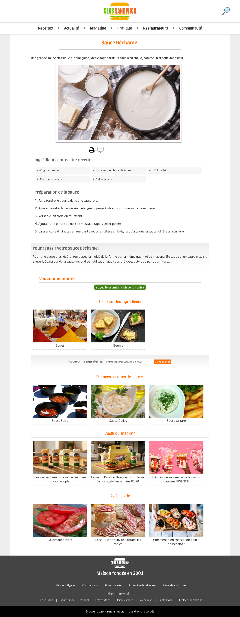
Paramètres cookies (174, 585)
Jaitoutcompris (125, 600)
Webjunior (146, 600)
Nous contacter (113, 585)
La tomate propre (60, 540)
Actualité (71, 27)
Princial (84, 600)
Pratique (124, 27)
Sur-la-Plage (165, 600)
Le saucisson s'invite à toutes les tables (118, 542)
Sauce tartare (176, 421)
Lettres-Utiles (102, 600)
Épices (60, 345)
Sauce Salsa (60, 421)
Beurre (118, 345)
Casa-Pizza (46, 600)
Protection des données (143, 585)
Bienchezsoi (67, 600)
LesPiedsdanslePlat (190, 600)
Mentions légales (65, 585)
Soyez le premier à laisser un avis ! (120, 287)
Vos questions (90, 585)
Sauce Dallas (118, 421)
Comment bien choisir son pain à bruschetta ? (176, 542)
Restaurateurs (155, 27)
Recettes (45, 27)
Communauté (190, 27)
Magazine (98, 27)
